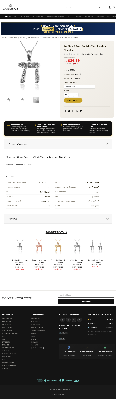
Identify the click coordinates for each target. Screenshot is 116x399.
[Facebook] (65, 111)
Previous (112, 392)
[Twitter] (77, 111)
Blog (4, 360)
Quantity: (68, 90)
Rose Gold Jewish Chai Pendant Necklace (39, 262)
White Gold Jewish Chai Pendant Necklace (77, 262)
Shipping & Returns (9, 354)
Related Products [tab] (56, 231)
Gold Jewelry (23, 16)
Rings (70, 16)
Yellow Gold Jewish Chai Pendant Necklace (58, 262)
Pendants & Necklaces (55, 16)
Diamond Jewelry (37, 327)
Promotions (6, 324)
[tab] (58, 144)
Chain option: (70, 82)
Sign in (4, 365)
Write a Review (97, 54)
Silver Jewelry (38, 16)
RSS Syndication (8, 363)
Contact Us (6, 357)
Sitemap (5, 368)
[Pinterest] (81, 111)
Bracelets (89, 16)
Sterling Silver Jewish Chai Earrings (96, 261)
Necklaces (34, 342)
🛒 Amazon (63, 333)
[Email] (69, 111)
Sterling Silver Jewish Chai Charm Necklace (20, 262)
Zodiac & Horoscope (38, 330)
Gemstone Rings (8, 348)
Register (13, 365)
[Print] (73, 111)
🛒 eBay (62, 339)
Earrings (100, 16)
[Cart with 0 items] (114, 7)
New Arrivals (7, 318)
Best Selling (6, 321)
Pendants (34, 339)
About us (5, 351)
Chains (79, 16)
